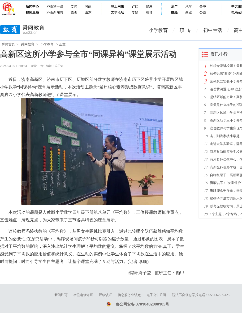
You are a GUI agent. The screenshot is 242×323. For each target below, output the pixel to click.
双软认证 (105, 295)
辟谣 (135, 6)
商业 (188, 12)
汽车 (188, 6)
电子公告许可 (156, 295)
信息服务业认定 (129, 295)
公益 (202, 12)
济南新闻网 (55, 12)
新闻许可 (61, 295)
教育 (149, 12)
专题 (135, 12)
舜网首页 (8, 44)
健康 (149, 6)
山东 (88, 12)
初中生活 (212, 30)
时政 (88, 6)
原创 (74, 12)
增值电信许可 (83, 295)
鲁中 (202, 6)
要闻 (74, 6)
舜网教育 (27, 44)
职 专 (185, 30)
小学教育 (158, 30)
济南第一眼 (55, 6)
